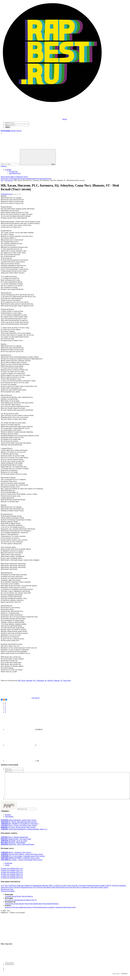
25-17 (3, 885)
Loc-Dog (64, 885)
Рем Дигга (76, 887)
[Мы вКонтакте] (28, 944)
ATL (6, 885)
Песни (3, 177)
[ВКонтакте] (2, 700)
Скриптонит (85, 887)
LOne (69, 885)
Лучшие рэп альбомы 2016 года (12, 877)
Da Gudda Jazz (19, 885)
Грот (11, 887)
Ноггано (65, 887)
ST (61, 680)
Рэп (2, 180)
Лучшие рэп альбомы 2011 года (12, 868)
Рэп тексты (9, 180)
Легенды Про (41, 887)
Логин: (7, 123)
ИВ (19, 680)
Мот (54, 887)
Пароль (7, 125)
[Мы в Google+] (16, 959)
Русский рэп (13, 171)
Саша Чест (67, 680)
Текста (25, 177)
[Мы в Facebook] (89, 944)
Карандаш (24, 887)
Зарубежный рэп (15, 173)
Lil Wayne (57, 885)
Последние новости (17, 903)
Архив (7, 865)
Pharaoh (89, 885)
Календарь (8, 863)
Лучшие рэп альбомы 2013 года (12, 872)
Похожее (8, 815)
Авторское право (61, 907)
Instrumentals (37, 885)
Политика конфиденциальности (22, 907)
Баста (7, 887)
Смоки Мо (93, 887)
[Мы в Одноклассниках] (47, 959)
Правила (8, 907)
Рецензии (19, 177)
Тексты (23, 896)
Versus (3, 887)
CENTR (11, 885)
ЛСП (35, 887)
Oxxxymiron (82, 885)
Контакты (48, 178)
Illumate (57, 680)
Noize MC (74, 885)
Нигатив (29, 680)
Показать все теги (7, 889)
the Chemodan (121, 885)
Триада (105, 887)
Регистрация (39, 178)
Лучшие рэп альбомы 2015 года (12, 876)
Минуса (13, 177)
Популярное (9, 816)
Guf (31, 885)
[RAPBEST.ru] (52, 103)
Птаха (71, 887)
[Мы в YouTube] (78, 959)
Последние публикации (9, 178)
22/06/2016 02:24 (6, 194)
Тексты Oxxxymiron (7, 891)
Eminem (27, 885)
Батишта (40, 680)
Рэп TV (34, 900)
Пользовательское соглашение (44, 907)
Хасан (23, 680)
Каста (31, 887)
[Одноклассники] (4, 700)
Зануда (18, 887)
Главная (3, 166)
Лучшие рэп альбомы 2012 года (12, 870)
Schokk (102, 885)
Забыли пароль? (16, 131)
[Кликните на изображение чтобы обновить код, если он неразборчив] (9, 809)
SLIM (107, 885)
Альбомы (8, 169)
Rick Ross (96, 885)
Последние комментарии (26, 178)
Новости (30, 896)
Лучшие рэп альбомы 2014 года (12, 874)
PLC (34, 680)
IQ (46, 680)
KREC (51, 885)
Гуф (14, 887)
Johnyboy (50, 680)
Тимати (100, 887)
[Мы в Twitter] (58, 944)
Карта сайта (71, 907)
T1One (114, 885)
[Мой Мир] (6, 700)
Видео (8, 177)
